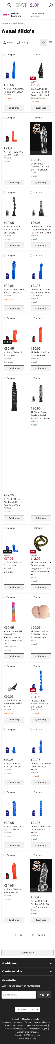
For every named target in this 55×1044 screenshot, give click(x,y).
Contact (15, 1019)
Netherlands (26, 1009)
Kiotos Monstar (10, 646)
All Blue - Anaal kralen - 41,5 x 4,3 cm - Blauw (39, 703)
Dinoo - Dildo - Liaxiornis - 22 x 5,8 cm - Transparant (40, 166)
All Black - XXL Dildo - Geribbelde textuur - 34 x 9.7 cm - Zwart (41, 229)
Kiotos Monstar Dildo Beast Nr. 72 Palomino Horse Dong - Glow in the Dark (14, 637)
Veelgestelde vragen (38, 1029)
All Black (7, 95)
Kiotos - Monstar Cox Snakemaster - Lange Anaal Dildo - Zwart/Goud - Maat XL (41, 568)
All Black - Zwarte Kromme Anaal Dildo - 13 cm (14, 703)
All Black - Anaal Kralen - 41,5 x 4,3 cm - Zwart (13, 229)
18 (33, 935)
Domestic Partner (38, 98)
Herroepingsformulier (14, 1025)
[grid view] (43, 42)
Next (40, 935)
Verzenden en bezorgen (12, 1022)
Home (5, 23)
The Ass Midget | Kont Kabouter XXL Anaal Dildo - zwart (40, 92)
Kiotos (33, 577)
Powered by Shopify (27, 1038)
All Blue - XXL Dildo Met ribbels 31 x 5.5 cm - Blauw (40, 292)
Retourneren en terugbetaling (37, 1022)
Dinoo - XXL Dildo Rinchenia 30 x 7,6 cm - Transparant (40, 904)
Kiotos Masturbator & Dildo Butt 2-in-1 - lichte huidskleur (40, 634)
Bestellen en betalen (31, 1019)
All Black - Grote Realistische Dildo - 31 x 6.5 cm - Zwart (40, 415)
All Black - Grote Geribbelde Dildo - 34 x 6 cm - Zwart (13, 502)
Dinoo (33, 173)
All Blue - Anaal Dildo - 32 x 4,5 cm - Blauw (41, 829)
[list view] (50, 42)
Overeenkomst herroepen (27, 1032)
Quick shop (14, 108)
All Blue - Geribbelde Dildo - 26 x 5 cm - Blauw (41, 766)
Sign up (44, 994)
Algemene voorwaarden (36, 1025)
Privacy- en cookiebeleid (15, 1029)
